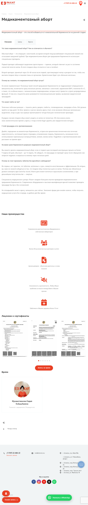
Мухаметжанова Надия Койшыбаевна (22, 402)
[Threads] (49, 482)
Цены (20, 42)
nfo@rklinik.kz (40, 453)
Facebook (34, 482)
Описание (8, 42)
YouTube (44, 482)
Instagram (39, 482)
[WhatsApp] (54, 482)
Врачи (30, 42)
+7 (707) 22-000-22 (70, 3)
